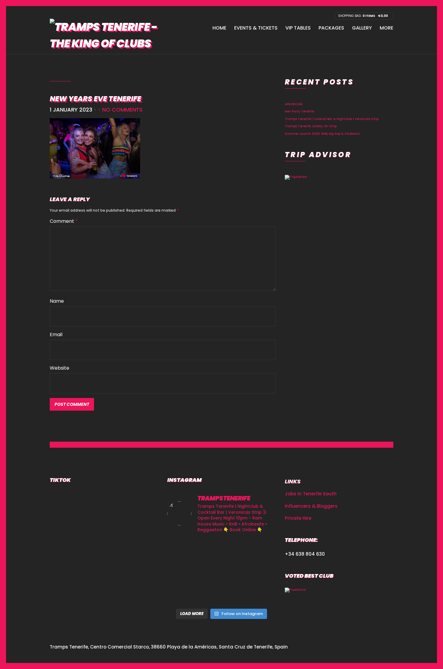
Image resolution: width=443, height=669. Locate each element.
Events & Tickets (256, 27)
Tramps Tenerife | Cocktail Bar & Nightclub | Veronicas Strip (332, 119)
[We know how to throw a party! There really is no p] (259, 594)
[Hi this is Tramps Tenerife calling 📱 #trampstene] (221, 549)
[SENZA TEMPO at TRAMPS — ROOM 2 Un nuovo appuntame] (221, 571)
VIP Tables (298, 27)
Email (56, 334)
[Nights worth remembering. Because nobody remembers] (259, 549)
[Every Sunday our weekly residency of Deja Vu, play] (184, 549)
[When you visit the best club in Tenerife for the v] (184, 594)
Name (57, 301)
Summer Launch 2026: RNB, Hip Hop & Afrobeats (322, 134)
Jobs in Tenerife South (311, 494)
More (386, 27)
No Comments (122, 109)
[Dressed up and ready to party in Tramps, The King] (259, 571)
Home (219, 27)
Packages (331, 27)
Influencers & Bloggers (311, 506)
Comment (64, 221)
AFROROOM (294, 104)
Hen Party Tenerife (299, 111)
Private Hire (298, 518)
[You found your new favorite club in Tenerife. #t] (221, 594)
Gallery (362, 27)
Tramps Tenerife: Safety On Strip (311, 126)
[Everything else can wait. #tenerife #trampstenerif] (184, 571)
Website (59, 367)
